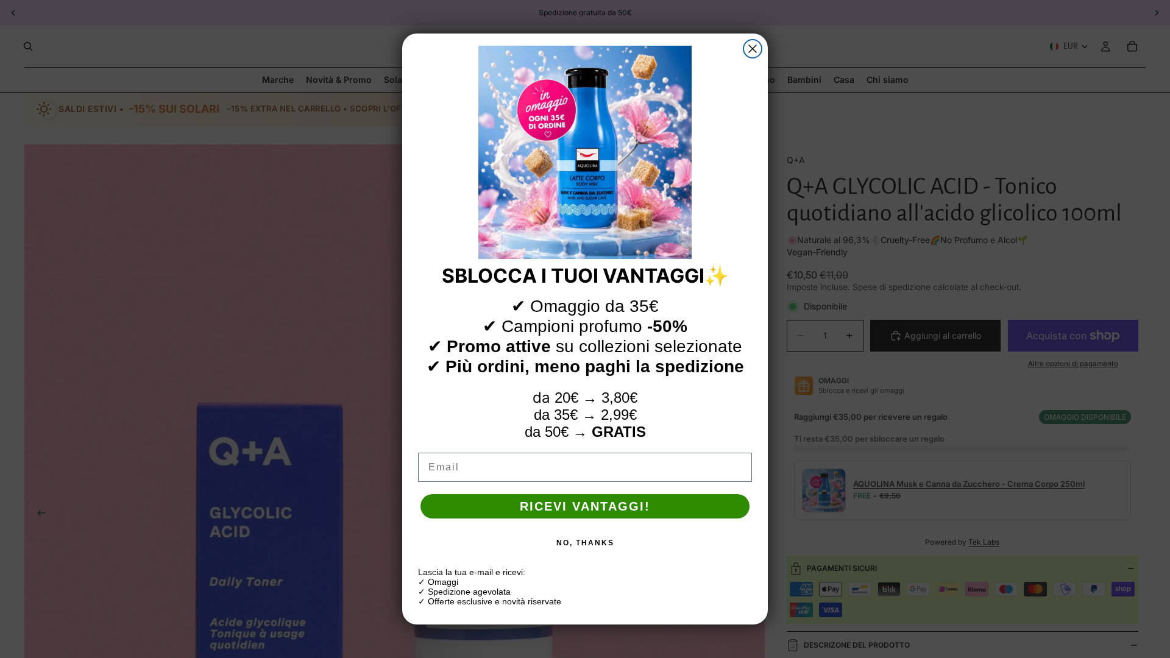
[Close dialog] (752, 49)
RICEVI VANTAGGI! (585, 506)
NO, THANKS (585, 543)
